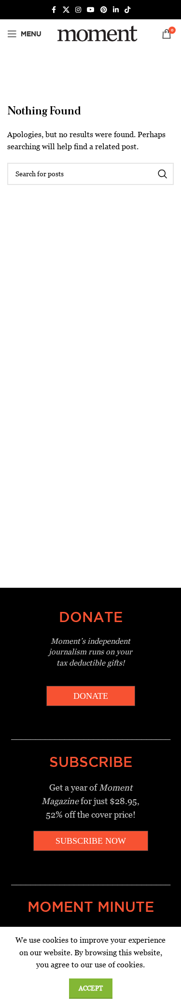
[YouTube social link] (90, 9)
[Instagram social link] (78, 9)
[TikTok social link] (127, 9)
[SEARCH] (163, 174)
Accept (91, 988)
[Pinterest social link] (103, 9)
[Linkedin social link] (116, 9)
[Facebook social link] (54, 9)
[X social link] (66, 9)
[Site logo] (95, 33)
